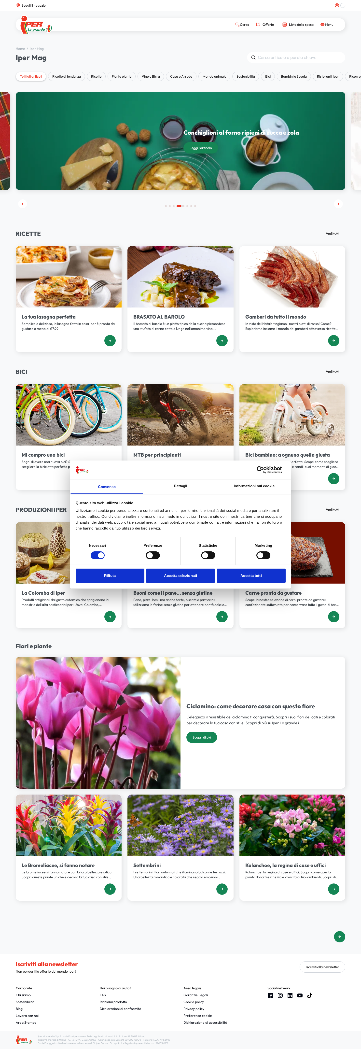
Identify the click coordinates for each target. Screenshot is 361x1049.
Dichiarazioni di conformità (120, 1009)
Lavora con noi (27, 1015)
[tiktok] (310, 995)
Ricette (96, 76)
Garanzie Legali (195, 995)
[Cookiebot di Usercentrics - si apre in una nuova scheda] (264, 470)
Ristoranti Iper (328, 76)
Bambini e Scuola (294, 76)
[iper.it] (36, 25)
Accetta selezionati (180, 575)
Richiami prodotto (113, 1002)
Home (21, 48)
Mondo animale (214, 76)
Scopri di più (202, 737)
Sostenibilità (245, 76)
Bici (268, 76)
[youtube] (300, 995)
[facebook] (270, 995)
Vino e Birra (151, 76)
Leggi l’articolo (201, 148)
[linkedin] (290, 995)
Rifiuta (110, 575)
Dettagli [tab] (180, 486)
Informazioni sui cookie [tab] (254, 486)
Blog (19, 1009)
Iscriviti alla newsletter (322, 967)
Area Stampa (26, 1022)
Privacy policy (193, 1009)
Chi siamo (23, 995)
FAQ (103, 995)
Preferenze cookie (197, 1015)
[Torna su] (339, 936)
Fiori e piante (121, 76)
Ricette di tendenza (66, 76)
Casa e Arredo (181, 76)
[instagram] (280, 995)
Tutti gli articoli (31, 76)
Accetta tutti (251, 575)
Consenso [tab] (107, 487)
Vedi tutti (332, 233)
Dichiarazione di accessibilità (205, 1022)
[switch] (153, 555)
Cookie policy (193, 1002)
